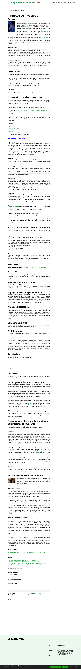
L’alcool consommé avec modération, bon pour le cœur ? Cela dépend (25, 561)
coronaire (31, 23)
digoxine (38, 452)
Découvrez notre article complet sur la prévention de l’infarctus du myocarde (26, 552)
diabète (10, 126)
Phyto (65, 2)
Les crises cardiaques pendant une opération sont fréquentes (23, 560)
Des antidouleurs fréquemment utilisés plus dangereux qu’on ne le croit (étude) (27, 563)
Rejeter (64, 666)
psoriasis (11, 131)
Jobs (74, 2)
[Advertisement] (28, 614)
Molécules (60, 2)
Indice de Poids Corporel (34, 239)
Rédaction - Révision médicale (63, 647)
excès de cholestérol (27, 26)
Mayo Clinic (10, 574)
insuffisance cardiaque (22, 361)
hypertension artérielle (13, 206)
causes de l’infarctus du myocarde (35, 92)
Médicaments (51, 650)
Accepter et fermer (55, 666)
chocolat (25, 478)
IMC (9, 240)
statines (44, 437)
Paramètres (72, 666)
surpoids (11, 128)
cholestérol (47, 540)
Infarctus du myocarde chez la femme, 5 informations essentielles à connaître (27, 564)
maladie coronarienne (18, 568)
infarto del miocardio (15, 596)
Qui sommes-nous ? (61, 645)
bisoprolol (31, 436)
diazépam (29, 403)
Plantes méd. (51, 652)
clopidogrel (36, 433)
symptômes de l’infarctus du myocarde (36, 267)
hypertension (12, 125)
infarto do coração (37, 593)
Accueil (9, 10)
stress (10, 129)
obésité (19, 128)
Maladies (55, 2)
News (69, 2)
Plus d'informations (22, 667)
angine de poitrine (46, 37)
